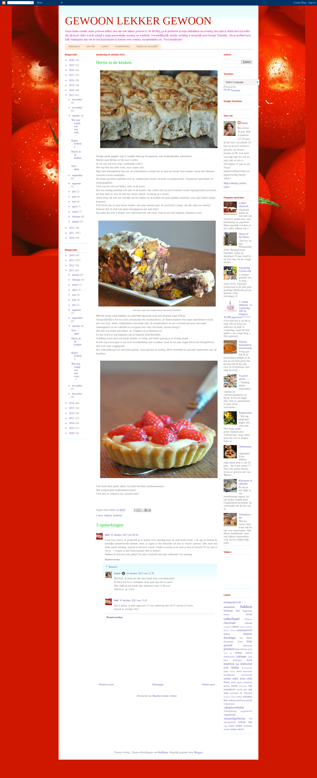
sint (250, 689)
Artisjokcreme (244, 516)
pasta (233, 682)
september (77, 175)
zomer (233, 729)
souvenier (234, 692)
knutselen (246, 663)
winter (239, 725)
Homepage (157, 684)
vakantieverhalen (234, 707)
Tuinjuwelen (245, 412)
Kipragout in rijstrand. (245, 482)
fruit (249, 641)
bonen (226, 614)
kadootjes (237, 660)
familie (247, 634)
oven (249, 678)
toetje (239, 696)
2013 (72, 95)
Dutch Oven (229, 630)
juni (74, 196)
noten (242, 678)
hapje (237, 649)
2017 (72, 75)
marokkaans (229, 674)
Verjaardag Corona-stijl (245, 269)
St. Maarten (246, 692)
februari (76, 216)
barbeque (228, 610)
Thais (233, 696)
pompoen (248, 682)
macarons (247, 671)
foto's (249, 637)
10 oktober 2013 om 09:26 (124, 534)
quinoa (227, 685)
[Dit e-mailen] (135, 510)
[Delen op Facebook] (146, 510)
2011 (72, 233)
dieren (235, 626)
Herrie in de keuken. (76, 156)
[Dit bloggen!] (139, 510)
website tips (245, 722)
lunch (239, 671)
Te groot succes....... (244, 377)
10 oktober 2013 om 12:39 (140, 573)
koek (226, 667)
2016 (72, 80)
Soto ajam (75, 167)
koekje (235, 667)
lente (226, 671)
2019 (72, 65)
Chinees (248, 619)
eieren (227, 634)
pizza (239, 682)
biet (238, 610)
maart (75, 211)
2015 (72, 85)
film (241, 637)
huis (225, 652)
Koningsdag (247, 667)
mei (74, 201)
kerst (249, 660)
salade (239, 689)
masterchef (247, 674)
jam (250, 656)
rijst (250, 685)
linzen (232, 671)
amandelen (229, 607)
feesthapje (230, 637)
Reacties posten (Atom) (165, 695)
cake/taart (232, 618)
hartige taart (246, 649)
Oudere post (208, 684)
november (77, 107)
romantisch (229, 689)
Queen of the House (244, 235)
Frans (240, 641)
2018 (72, 70)
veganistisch (246, 711)
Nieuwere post (106, 684)
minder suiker (231, 678)
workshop (247, 725)
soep (226, 692)
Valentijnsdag (230, 711)
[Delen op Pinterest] (149, 510)
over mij (90, 46)
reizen (234, 685)
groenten (229, 649)
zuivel (240, 729)
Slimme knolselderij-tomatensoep (245, 345)
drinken (248, 626)
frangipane (229, 641)
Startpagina (74, 46)
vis (250, 718)
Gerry (117, 573)
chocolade (230, 623)
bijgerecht (247, 610)
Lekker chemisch (243, 204)
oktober (76, 115)
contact (104, 46)
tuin (226, 700)
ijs (231, 652)
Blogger (198, 752)
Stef (107, 535)
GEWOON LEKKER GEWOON (138, 21)
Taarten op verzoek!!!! (147, 46)
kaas (226, 660)
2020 (72, 60)
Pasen (226, 682)
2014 (72, 90)
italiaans (241, 656)
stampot (227, 696)
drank (242, 626)
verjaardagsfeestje (234, 718)
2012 (72, 227)
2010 (72, 238)
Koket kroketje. (76, 143)
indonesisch (229, 656)
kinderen (117, 515)
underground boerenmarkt (240, 700)
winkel (231, 725)
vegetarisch (229, 714)
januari (76, 221)
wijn (225, 725)
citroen (248, 623)
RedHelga (163, 752)
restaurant (243, 685)
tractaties (247, 696)
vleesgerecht (230, 722)
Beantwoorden (112, 559)
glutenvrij (247, 645)
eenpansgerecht (244, 630)
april (75, 206)
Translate (235, 90)
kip (237, 663)
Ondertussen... (245, 448)
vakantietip (229, 703)
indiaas (238, 652)
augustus (76, 183)
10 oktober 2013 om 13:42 (133, 600)
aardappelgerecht (232, 602)
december (77, 99)
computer (228, 626)
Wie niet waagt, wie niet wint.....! (76, 127)
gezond (228, 645)
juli (74, 191)
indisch (248, 652)
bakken (108, 515)
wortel (227, 729)
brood (249, 614)
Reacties (113, 566)
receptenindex (122, 46)
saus (245, 689)
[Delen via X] (142, 510)
